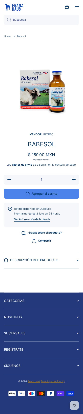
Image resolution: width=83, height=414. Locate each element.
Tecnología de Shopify (53, 381)
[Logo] (14, 7)
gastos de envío (22, 164)
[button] (67, 7)
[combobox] (41, 20)
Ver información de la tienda (32, 219)
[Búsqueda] (7, 20)
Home (7, 36)
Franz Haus (34, 381)
